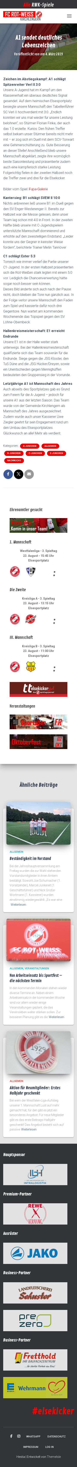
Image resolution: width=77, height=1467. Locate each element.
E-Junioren (56, 453)
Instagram (18, 1436)
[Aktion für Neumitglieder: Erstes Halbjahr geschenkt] (38, 1052)
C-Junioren (35, 453)
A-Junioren (29, 446)
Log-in (49, 1447)
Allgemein (50, 446)
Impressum (30, 1447)
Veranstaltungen (37, 968)
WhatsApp (33, 1436)
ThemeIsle (54, 1456)
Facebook (11, 1436)
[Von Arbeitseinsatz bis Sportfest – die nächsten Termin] (38, 939)
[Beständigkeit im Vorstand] (38, 823)
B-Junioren (14, 453)
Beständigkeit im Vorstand (30, 858)
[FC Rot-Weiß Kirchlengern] (24, 16)
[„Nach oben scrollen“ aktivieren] (68, 1458)
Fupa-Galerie (38, 189)
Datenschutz (56, 1436)
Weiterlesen (18, 904)
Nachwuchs (14, 460)
